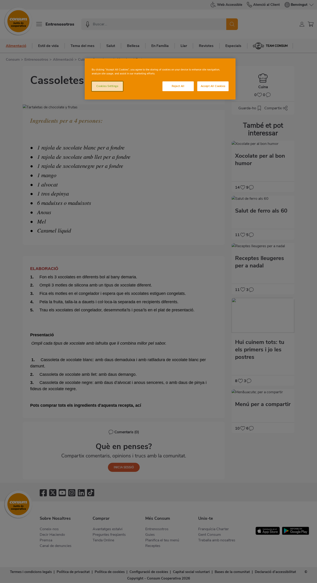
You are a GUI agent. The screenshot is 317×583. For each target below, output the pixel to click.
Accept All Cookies (213, 86)
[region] (160, 79)
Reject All (178, 86)
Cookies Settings (107, 86)
